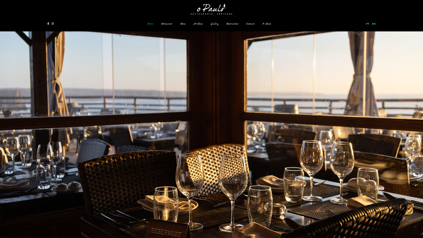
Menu (183, 23)
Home (152, 23)
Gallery (214, 23)
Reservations (232, 23)
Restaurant (166, 23)
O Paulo (267, 23)
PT (367, 23)
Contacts (250, 23)
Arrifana (198, 23)
